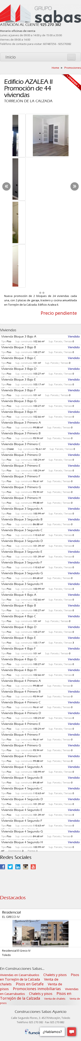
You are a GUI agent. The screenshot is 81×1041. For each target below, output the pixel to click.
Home (55, 68)
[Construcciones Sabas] (40, 6)
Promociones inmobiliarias (37, 858)
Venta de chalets (54, 868)
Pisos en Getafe (30, 853)
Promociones (72, 68)
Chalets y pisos (55, 844)
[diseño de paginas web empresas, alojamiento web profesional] (40, 900)
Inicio (10, 57)
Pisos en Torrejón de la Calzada (39, 846)
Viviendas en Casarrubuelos (19, 844)
